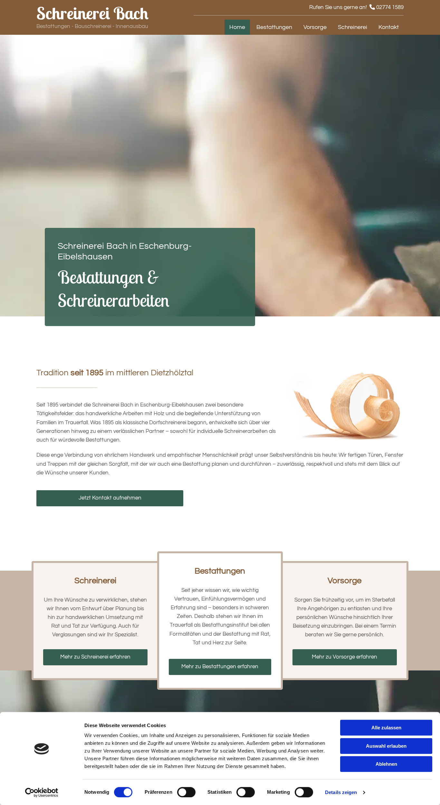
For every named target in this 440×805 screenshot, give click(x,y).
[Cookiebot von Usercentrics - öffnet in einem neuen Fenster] (42, 792)
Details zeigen (341, 792)
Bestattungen (274, 27)
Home (237, 27)
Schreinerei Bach (92, 13)
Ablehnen (386, 764)
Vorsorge (315, 27)
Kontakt (388, 27)
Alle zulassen (386, 727)
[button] (109, 498)
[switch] (186, 792)
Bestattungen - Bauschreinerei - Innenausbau (92, 26)
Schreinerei (352, 27)
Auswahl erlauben (386, 746)
